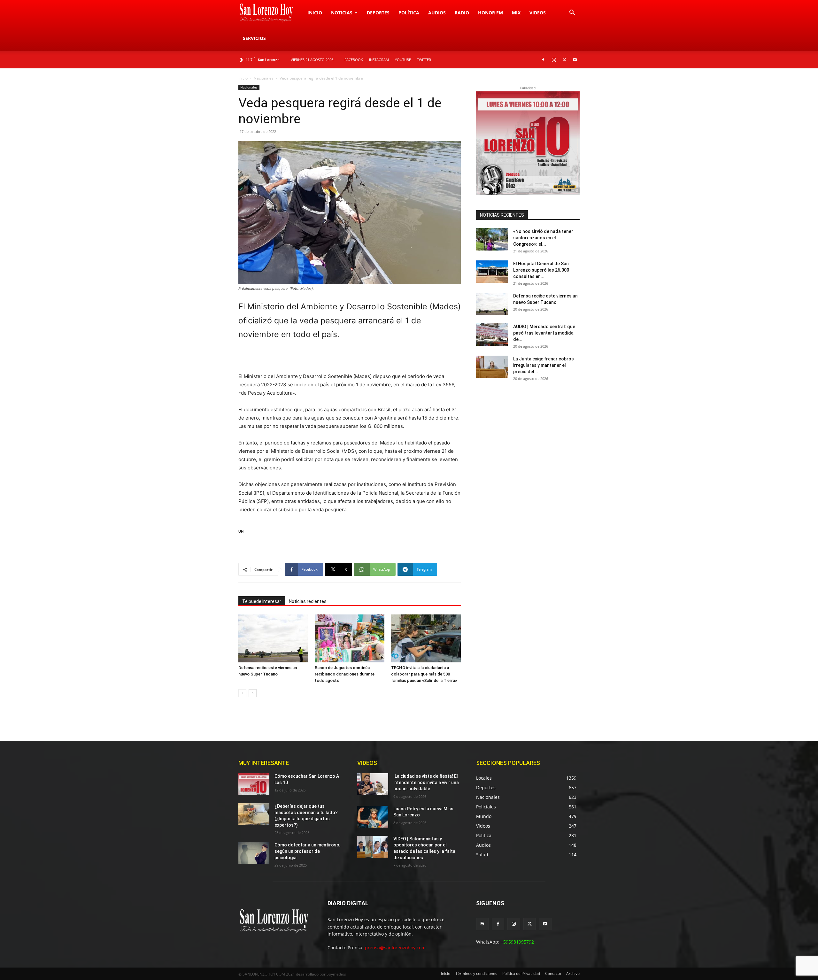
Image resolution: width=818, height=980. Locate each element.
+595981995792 (517, 942)
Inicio (314, 13)
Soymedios (336, 974)
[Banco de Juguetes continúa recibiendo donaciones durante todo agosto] (349, 638)
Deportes (378, 13)
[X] (564, 59)
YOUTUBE (403, 59)
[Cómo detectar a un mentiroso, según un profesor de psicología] (253, 853)
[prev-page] (242, 693)
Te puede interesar (261, 601)
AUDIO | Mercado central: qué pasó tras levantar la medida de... (544, 333)
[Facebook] (543, 59)
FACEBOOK (353, 59)
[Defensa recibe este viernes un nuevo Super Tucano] (273, 638)
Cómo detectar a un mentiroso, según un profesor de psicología (307, 851)
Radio (462, 13)
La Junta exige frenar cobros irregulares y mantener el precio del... (543, 365)
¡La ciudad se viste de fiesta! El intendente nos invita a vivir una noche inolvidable (426, 782)
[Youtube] (575, 59)
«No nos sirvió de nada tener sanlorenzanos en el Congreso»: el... (543, 238)
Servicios (254, 38)
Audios (437, 13)
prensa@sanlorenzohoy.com (395, 948)
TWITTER (424, 59)
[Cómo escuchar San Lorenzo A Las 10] (253, 784)
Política (408, 13)
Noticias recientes (308, 601)
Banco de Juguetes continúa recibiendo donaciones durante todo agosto (344, 674)
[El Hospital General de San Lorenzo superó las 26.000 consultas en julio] (492, 271)
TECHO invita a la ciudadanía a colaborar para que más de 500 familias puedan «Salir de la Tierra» (424, 674)
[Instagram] (554, 59)
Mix (516, 13)
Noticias (341, 13)
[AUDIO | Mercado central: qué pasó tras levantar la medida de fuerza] (492, 334)
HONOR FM (490, 13)
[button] (572, 13)
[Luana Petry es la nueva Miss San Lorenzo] (372, 817)
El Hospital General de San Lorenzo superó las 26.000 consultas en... (541, 270)
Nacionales (264, 78)
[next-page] (253, 693)
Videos (537, 13)
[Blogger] (482, 924)
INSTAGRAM (379, 59)
